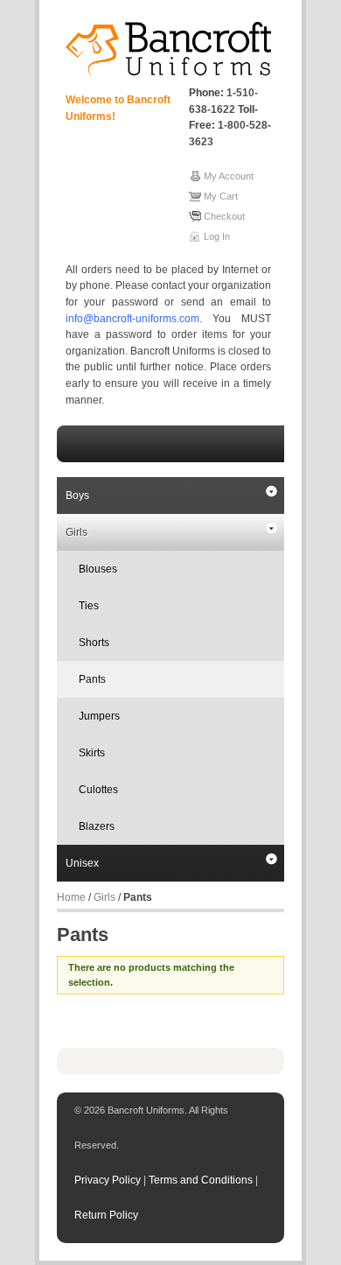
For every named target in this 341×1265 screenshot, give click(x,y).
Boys (77, 495)
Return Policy (106, 1215)
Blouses (98, 569)
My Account (229, 176)
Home (71, 897)
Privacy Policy (108, 1180)
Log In (217, 236)
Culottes (98, 790)
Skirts (92, 753)
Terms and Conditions (202, 1180)
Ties (89, 606)
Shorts (94, 642)
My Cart (221, 196)
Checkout (224, 216)
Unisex (82, 863)
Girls (76, 532)
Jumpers (99, 716)
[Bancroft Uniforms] (168, 49)
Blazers (97, 826)
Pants (92, 679)
